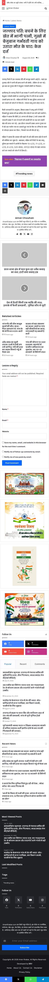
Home (7, 21)
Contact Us (27, 968)
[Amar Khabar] (13, 8)
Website (5, 431)
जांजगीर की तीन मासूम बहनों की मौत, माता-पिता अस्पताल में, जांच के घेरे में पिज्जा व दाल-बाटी (12, 327)
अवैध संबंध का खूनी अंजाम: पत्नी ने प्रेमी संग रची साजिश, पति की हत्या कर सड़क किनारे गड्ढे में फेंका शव (12, 347)
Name (5, 409)
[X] (24, 234)
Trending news (25, 173)
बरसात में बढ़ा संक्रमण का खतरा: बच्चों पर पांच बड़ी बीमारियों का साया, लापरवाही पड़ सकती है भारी (35, 328)
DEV (30, 964)
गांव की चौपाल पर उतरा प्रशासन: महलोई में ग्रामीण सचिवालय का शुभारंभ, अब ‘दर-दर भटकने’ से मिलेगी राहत (35, 347)
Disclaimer (38, 968)
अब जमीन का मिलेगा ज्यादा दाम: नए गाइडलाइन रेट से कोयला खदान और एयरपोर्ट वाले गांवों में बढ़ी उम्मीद (23, 688)
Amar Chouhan (11, 58)
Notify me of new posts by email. (18, 457)
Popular (7, 664)
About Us (17, 968)
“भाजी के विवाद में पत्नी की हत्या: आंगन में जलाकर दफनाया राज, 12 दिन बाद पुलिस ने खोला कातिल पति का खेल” (24, 796)
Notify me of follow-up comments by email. (22, 452)
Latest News (16, 21)
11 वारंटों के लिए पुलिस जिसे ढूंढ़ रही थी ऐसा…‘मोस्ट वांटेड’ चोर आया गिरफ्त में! (23, 785)
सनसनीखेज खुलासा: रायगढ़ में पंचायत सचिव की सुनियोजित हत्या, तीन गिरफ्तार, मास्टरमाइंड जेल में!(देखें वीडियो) (23, 675)
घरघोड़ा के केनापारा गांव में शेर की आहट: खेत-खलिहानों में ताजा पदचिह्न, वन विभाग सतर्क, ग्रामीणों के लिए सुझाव (22, 703)
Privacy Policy (24, 972)
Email (5, 420)
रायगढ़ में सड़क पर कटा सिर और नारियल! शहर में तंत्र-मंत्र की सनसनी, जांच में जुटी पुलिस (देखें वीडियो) (23, 716)
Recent (23, 664)
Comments (40, 664)
